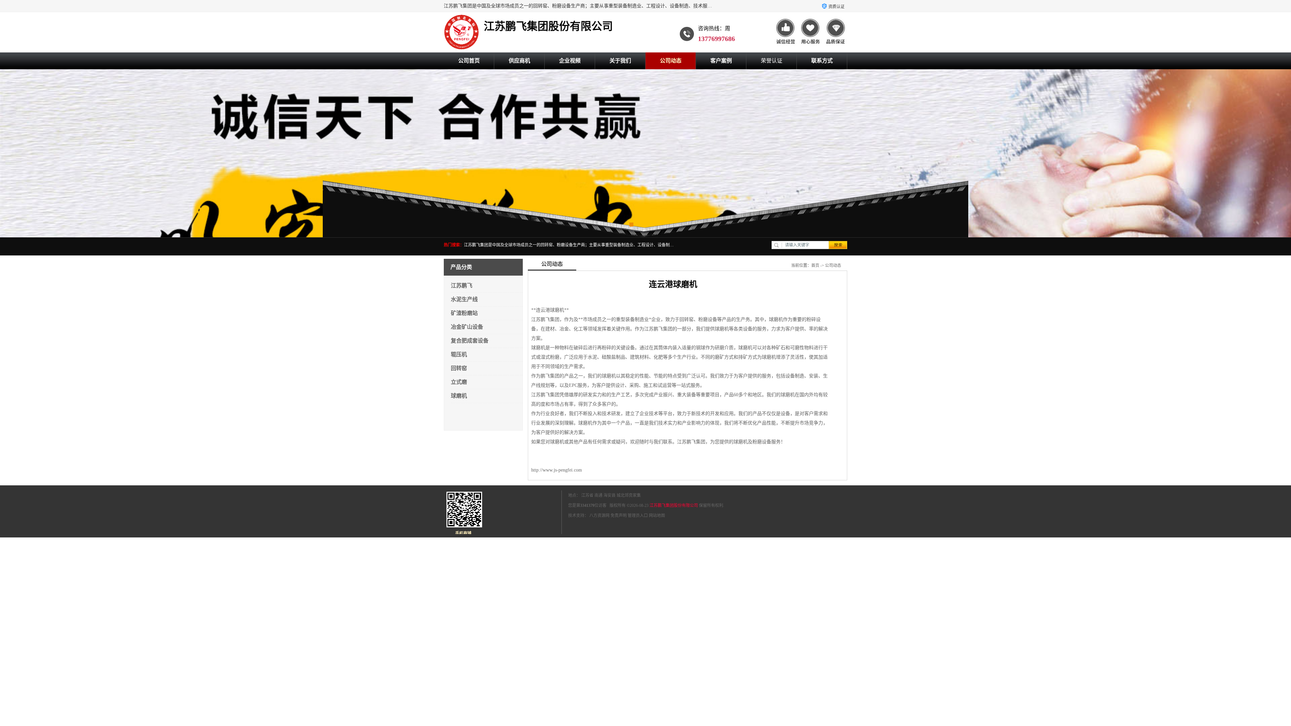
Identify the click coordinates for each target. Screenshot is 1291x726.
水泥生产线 (464, 299)
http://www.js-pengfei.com (556, 470)
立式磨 (459, 382)
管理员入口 (638, 515)
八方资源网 (599, 515)
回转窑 (459, 368)
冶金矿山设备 (467, 327)
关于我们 (620, 61)
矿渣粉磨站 (464, 313)
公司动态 (670, 61)
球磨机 (459, 396)
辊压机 (459, 354)
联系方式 (822, 61)
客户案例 (721, 61)
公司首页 (469, 61)
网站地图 (657, 515)
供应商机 (519, 61)
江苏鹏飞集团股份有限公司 (674, 505)
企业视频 (570, 61)
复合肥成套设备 (469, 341)
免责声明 (619, 515)
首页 (815, 265)
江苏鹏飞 (461, 285)
